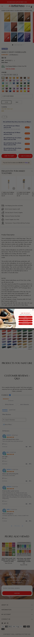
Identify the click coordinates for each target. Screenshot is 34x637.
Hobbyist (25, 316)
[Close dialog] (33, 309)
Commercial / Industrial (25, 323)
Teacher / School (25, 319)
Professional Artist (25, 321)
